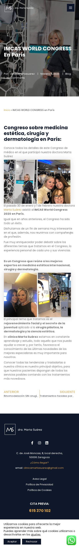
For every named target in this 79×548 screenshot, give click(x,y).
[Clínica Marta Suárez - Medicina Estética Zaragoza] (19, 7)
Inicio (7, 110)
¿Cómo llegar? (39, 462)
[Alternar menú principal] (70, 7)
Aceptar (12, 541)
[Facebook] (32, 443)
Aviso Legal (40, 478)
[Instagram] (39, 443)
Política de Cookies (40, 490)
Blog (68, 73)
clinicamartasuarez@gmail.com (44, 467)
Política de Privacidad (39, 484)
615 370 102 (39, 510)
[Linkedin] (47, 443)
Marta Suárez (12, 210)
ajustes (35, 534)
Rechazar (31, 541)
